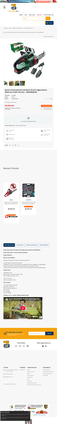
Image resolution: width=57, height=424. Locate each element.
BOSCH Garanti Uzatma (32, 382)
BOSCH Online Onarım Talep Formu (34, 384)
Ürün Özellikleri (9, 245)
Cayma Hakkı (45, 375)
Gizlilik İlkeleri (30, 377)
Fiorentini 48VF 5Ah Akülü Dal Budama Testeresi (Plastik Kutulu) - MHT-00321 (28, 203)
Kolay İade (39, 14)
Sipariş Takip (32, 14)
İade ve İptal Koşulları (47, 373)
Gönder (49, 333)
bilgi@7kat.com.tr (9, 376)
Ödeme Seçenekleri (31, 245)
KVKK (28, 379)
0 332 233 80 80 (9, 374)
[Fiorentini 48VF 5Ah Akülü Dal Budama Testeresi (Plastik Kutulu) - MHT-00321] (28, 190)
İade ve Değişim (30, 375)
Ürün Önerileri (44, 245)
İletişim (21, 14)
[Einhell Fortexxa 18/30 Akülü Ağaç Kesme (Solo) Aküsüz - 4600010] (11, 190)
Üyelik (28, 369)
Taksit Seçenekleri (48, 108)
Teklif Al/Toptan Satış (49, 14)
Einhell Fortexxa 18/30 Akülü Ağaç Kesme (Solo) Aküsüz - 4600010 (11, 203)
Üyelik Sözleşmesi (46, 369)
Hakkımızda (22, 369)
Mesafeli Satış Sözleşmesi (48, 371)
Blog (26, 14)
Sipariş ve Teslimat (31, 371)
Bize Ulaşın (29, 381)
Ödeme (28, 373)
